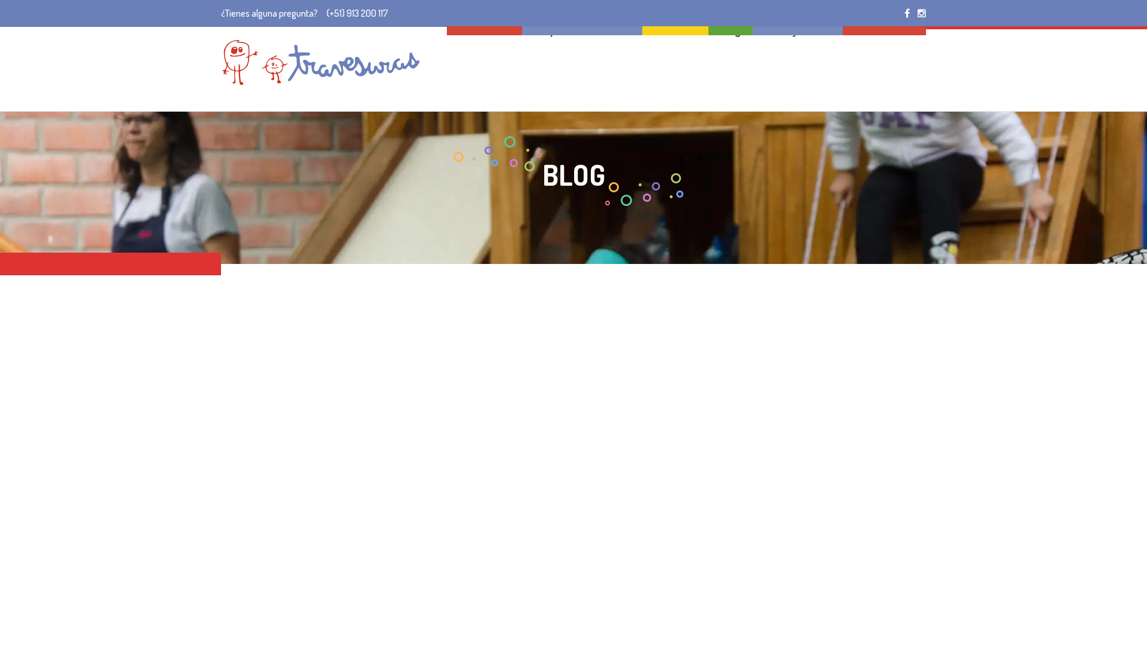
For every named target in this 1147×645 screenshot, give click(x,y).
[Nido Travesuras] (320, 62)
